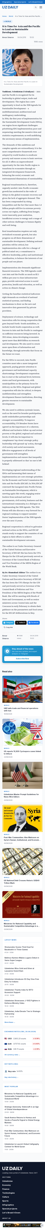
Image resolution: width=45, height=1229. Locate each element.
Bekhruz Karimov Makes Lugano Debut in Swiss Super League (22, 959)
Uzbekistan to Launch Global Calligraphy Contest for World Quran (22, 1145)
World (11, 16)
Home (4, 16)
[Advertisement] (22, 1225)
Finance (5, 1189)
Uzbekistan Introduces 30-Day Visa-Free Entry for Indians (22, 980)
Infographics (7, 2)
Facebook (34, 622)
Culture (5, 1197)
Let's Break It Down (35, 2)
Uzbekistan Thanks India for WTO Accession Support (19, 991)
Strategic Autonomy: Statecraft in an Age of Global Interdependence (22, 1108)
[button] (36, 7)
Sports (5, 1201)
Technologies (8, 1193)
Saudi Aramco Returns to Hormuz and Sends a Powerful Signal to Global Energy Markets (22, 1120)
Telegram (9, 622)
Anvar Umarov (8, 37)
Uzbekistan (7, 1181)
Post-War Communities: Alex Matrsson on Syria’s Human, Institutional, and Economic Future (22, 1133)
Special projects (20, 2)
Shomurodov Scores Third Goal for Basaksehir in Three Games (19, 948)
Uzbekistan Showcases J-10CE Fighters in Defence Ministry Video (22, 1002)
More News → (10, 1022)
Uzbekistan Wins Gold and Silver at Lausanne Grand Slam (19, 969)
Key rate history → (11, 1077)
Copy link (9, 627)
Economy (6, 1185)
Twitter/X (22, 622)
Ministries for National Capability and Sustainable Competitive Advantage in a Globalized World (21, 1096)
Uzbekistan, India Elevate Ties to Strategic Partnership (22, 1012)
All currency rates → (12, 1055)
